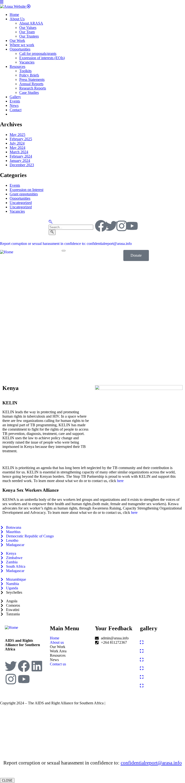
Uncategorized (21, 203)
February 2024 (21, 156)
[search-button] (52, 232)
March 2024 (19, 152)
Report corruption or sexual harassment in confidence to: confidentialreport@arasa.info (66, 244)
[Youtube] (132, 226)
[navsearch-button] (51, 222)
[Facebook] (101, 226)
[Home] (6, 252)
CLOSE (7, 780)
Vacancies (17, 211)
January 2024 (20, 161)
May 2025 (17, 135)
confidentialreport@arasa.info (151, 763)
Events (15, 185)
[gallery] (141, 642)
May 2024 (17, 148)
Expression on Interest (26, 190)
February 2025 (21, 139)
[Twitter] (111, 226)
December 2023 (22, 165)
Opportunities (20, 198)
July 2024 (17, 143)
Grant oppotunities (24, 194)
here (120, 481)
